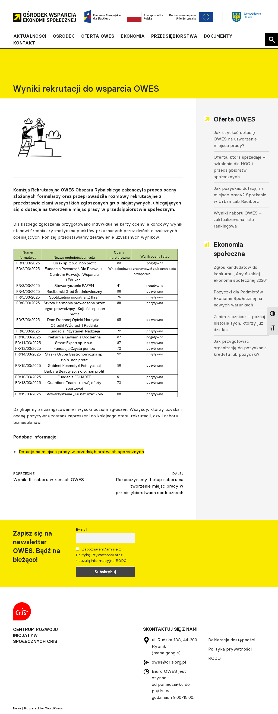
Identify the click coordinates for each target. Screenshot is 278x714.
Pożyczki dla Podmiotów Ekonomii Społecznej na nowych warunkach (238, 298)
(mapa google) (166, 652)
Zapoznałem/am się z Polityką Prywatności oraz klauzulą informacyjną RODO (101, 555)
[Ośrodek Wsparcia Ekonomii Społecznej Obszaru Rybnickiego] (44, 16)
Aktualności (29, 36)
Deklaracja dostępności (231, 639)
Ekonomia (133, 36)
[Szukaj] (271, 39)
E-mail (81, 529)
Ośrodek (64, 36)
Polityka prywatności (230, 649)
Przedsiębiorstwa (174, 36)
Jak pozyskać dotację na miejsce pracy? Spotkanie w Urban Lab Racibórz (240, 194)
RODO (214, 658)
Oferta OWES (98, 36)
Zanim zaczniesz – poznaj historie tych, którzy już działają (239, 323)
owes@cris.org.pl (169, 662)
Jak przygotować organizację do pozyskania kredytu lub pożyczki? (240, 347)
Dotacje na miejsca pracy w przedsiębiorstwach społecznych (81, 451)
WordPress (54, 708)
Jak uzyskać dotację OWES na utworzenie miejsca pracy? (235, 139)
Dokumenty (218, 36)
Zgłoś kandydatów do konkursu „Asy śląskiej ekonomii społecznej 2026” (241, 273)
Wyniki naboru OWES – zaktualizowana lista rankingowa (238, 219)
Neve (17, 708)
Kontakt (24, 43)
